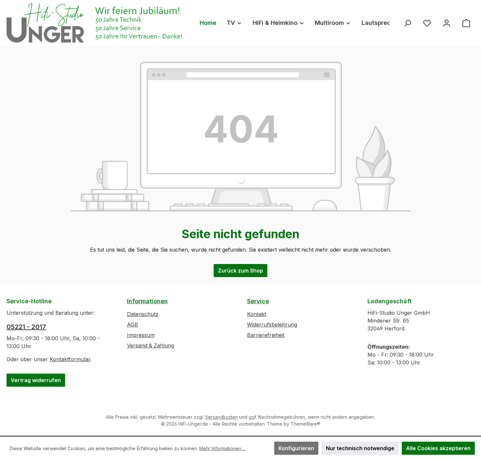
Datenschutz (142, 314)
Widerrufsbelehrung (272, 324)
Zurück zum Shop (240, 270)
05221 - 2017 (26, 327)
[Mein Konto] (446, 22)
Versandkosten (221, 417)
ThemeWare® (305, 424)
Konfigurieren (296, 448)
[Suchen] (407, 22)
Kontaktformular (70, 359)
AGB (132, 324)
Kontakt (256, 314)
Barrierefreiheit (265, 335)
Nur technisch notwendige (360, 448)
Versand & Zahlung (150, 345)
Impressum (141, 335)
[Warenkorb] (466, 22)
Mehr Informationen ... (222, 448)
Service (258, 301)
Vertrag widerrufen (36, 380)
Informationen (147, 301)
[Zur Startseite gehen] (97, 23)
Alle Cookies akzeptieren (438, 448)
